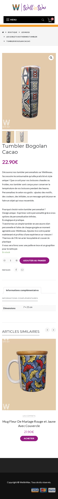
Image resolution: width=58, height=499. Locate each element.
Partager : (6, 270)
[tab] (22, 290)
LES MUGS (25, 32)
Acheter (29, 438)
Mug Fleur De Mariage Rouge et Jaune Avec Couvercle (29, 424)
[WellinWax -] (29, 7)
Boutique (12, 32)
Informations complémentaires (22, 290)
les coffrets (29, 416)
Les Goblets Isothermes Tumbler (21, 37)
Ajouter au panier (34, 260)
